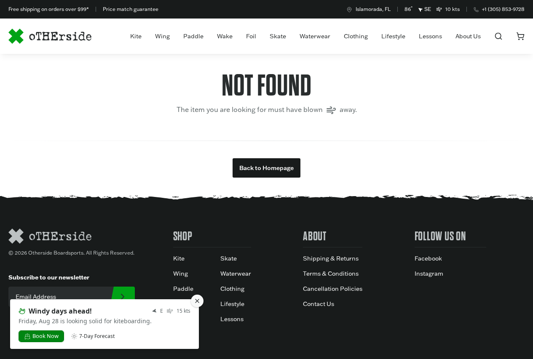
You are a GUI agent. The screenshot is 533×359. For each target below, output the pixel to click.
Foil (251, 36)
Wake (225, 36)
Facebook (428, 258)
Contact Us (318, 304)
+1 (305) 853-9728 (503, 9)
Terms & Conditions (331, 273)
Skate (278, 36)
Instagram (429, 273)
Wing (162, 36)
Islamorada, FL (373, 9)
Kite (136, 36)
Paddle (193, 36)
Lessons (430, 36)
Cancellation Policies (332, 289)
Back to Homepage (266, 168)
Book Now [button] (45, 336)
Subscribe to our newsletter (48, 277)
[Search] (498, 36)
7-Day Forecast (97, 336)
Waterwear (315, 36)
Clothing (356, 36)
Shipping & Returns (331, 258)
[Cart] (520, 36)
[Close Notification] (197, 301)
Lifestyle (393, 36)
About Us (468, 36)
